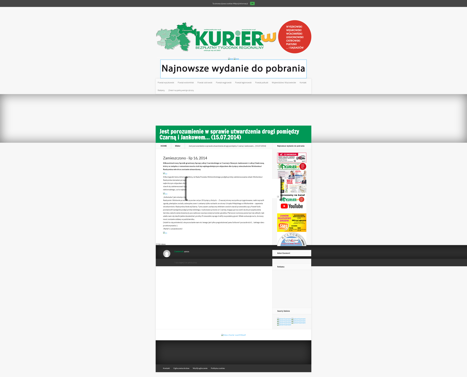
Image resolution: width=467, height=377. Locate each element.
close (278, 196)
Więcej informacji (240, 3)
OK (252, 3)
